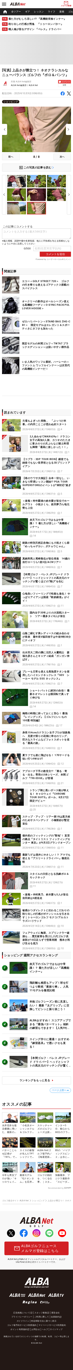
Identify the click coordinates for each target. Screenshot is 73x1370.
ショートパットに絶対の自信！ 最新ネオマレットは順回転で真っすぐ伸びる (50, 694)
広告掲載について (21, 1313)
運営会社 (55, 1313)
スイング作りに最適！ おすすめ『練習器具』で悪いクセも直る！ (49, 1043)
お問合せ (35, 1329)
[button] (36, 425)
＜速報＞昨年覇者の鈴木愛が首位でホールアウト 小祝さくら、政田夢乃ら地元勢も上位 (45, 504)
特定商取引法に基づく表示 (43, 1321)
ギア (27, 11)
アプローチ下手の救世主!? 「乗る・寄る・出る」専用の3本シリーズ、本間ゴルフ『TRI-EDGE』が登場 (45, 775)
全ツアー (16, 11)
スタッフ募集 (40, 1313)
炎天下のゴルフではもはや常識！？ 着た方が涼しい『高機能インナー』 (50, 523)
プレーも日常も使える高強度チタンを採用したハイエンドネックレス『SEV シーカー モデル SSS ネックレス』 (45, 675)
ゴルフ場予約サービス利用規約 (22, 1325)
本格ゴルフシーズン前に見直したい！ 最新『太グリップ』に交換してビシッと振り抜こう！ (49, 1005)
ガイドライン (23, 1321)
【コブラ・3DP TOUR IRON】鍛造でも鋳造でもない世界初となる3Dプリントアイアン (46, 463)
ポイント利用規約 (18, 1329)
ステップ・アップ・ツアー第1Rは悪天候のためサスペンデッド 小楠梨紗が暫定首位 (46, 820)
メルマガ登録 (66, 6)
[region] (36, 11)
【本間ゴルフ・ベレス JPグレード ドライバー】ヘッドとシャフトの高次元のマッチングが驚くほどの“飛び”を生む (45, 578)
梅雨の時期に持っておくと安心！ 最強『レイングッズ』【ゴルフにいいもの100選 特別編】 (45, 717)
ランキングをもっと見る (35, 1080)
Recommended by (55, 1188)
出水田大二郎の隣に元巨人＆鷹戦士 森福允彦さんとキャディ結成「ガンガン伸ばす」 (45, 656)
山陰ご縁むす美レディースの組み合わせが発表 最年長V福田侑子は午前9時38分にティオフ (46, 637)
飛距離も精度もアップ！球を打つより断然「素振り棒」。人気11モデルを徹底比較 (49, 986)
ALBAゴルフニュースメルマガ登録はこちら (40, 1248)
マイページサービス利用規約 (52, 1325)
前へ (10, 156)
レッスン (39, 11)
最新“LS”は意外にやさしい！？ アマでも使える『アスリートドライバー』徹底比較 (46, 858)
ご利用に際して (41, 1317)
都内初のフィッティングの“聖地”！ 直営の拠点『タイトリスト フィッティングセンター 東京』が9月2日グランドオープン (46, 839)
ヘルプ (45, 1329)
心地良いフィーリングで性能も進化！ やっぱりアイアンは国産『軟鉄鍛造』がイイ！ (46, 597)
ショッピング (10, 101)
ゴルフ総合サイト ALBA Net (15, 1200)
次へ (62, 156)
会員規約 (55, 1317)
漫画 (61, 11)
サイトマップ (56, 1329)
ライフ (51, 11)
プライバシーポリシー (21, 1317)
